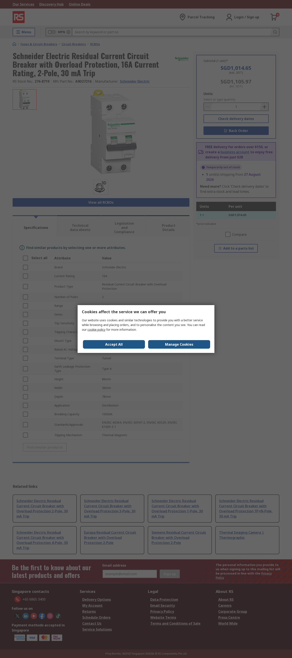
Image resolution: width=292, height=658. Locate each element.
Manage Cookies (179, 344)
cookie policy (96, 330)
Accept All (114, 344)
